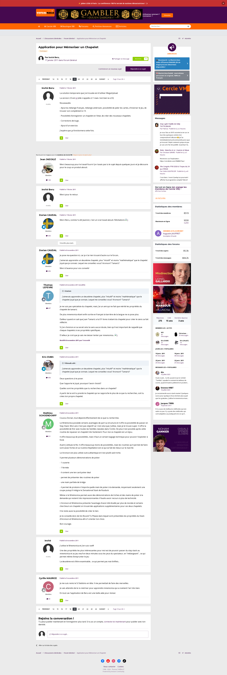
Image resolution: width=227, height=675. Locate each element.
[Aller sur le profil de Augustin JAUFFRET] (158, 233)
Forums (84, 26)
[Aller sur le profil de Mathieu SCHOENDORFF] (48, 424)
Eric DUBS (48, 357)
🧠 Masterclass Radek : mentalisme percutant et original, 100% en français (170, 75)
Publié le (177, 129)
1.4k (49, 180)
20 (79, 79)
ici (76, 98)
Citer (66, 138)
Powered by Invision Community (113, 672)
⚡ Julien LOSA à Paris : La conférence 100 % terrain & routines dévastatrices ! (111, 3)
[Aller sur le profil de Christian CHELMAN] (176, 334)
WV (162, 332)
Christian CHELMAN (186, 333)
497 (49, 308)
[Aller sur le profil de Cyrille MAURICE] (48, 586)
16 (62, 79)
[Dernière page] (108, 79)
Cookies (121, 666)
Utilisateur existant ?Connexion (151, 15)
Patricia (165, 129)
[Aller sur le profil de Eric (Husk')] (176, 343)
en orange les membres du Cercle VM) (171, 188)
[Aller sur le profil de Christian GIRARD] (157, 151)
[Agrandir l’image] (126, 220)
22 (87, 79)
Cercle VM (51, 26)
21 (83, 79)
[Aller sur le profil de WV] (157, 334)
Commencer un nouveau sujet (110, 69)
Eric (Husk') (184, 341)
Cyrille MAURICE (48, 578)
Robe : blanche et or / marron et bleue (174, 150)
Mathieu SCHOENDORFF (48, 414)
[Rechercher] (188, 26)
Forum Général (70, 60)
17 (66, 79)
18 (70, 79)
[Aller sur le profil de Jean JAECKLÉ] (48, 167)
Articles (122, 26)
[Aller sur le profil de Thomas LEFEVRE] (48, 296)
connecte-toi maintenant (115, 621)
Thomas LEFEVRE (48, 286)
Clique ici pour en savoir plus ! (82, 155)
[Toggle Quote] (63, 291)
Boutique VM (68, 26)
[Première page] (39, 79)
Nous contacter (109, 666)
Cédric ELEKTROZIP (169, 171)
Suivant (102, 79)
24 (96, 79)
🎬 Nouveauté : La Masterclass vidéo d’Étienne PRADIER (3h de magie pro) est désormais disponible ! (168, 63)
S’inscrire (167, 15)
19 (74, 79)
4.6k (49, 236)
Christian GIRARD (169, 152)
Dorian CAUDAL (48, 215)
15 (57, 79)
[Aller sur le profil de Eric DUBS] (48, 365)
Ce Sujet (180, 26)
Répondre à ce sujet (138, 69)
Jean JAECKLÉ (48, 159)
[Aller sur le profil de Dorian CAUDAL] (48, 223)
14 (53, 79)
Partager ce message (121, 59)
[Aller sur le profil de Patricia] (157, 125)
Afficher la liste (160, 191)
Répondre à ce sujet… (59, 634)
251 (49, 436)
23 (91, 79)
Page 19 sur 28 (118, 79)
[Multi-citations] (61, 138)
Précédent (46, 79)
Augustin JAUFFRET (171, 233)
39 (49, 599)
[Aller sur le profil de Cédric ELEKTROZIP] (157, 168)
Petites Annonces (102, 26)
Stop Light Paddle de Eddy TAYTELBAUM (170, 125)
